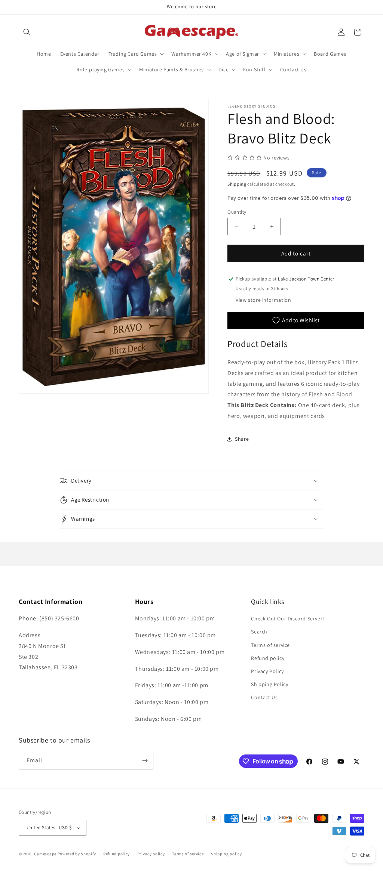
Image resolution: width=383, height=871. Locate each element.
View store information (263, 300)
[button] (27, 32)
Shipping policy (226, 853)
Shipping (236, 184)
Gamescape (45, 853)
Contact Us (264, 697)
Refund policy (267, 658)
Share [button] (242, 439)
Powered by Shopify (77, 853)
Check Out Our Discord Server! (287, 618)
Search (259, 631)
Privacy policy (151, 853)
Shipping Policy (269, 684)
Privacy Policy (267, 671)
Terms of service (270, 645)
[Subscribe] (145, 760)
